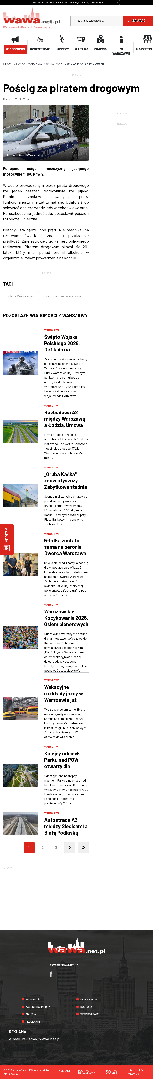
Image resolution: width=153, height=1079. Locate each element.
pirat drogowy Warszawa (62, 296)
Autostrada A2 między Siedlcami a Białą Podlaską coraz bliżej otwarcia (66, 832)
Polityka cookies (112, 1072)
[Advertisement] (76, 898)
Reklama (138, 21)
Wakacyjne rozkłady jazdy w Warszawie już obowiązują (63, 696)
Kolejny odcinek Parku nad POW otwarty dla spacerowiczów (62, 763)
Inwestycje (88, 999)
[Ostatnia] (83, 847)
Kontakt (64, 1070)
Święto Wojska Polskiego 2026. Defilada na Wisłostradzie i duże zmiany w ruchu (62, 353)
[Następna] (69, 847)
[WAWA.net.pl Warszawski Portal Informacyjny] (76, 952)
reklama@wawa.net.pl (41, 1038)
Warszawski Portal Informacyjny (26, 27)
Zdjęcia (31, 1014)
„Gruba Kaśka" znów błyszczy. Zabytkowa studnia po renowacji (65, 483)
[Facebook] (53, 976)
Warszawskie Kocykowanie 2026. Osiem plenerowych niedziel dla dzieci (66, 621)
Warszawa (51, 330)
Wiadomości (33, 999)
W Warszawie (89, 1014)
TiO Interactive (134, 1072)
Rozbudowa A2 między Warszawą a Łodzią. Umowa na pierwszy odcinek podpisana (65, 425)
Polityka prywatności (87, 1072)
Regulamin (33, 1021)
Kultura (86, 1006)
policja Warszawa (19, 296)
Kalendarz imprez (38, 1006)
